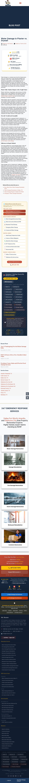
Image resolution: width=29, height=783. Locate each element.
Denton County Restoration (7, 684)
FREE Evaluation (8, 281)
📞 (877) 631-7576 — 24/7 (11, 278)
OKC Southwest (8, 299)
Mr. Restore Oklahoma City (7, 709)
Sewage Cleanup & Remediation (8, 651)
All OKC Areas (18, 299)
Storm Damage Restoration (15, 506)
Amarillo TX (7, 302)
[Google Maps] (20, 776)
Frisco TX (3, 392)
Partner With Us (5, 748)
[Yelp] (18, 776)
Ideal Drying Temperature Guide (12, 235)
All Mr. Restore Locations (7, 722)
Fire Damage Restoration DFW (8, 646)
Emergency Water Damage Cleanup (9, 663)
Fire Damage (17, 304)
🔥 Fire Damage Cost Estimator (14, 598)
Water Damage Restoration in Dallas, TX (13, 190)
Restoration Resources (6, 739)
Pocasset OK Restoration (7, 711)
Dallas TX (7, 286)
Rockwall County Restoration (8, 686)
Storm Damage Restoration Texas (9, 649)
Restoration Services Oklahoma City (9, 703)
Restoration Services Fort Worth (8, 692)
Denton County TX (5, 380)
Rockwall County (8, 294)
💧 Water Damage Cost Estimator (14, 594)
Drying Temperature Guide (7, 743)
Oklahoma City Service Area (11, 257)
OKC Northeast (18, 297)
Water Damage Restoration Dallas (12, 219)
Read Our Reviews (5, 729)
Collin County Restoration (7, 682)
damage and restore (16, 174)
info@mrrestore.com (7, 633)
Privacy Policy (17, 773)
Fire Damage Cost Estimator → (12, 214)
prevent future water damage (7, 140)
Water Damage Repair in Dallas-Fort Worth (14, 191)
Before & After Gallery (6, 737)
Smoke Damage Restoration (8, 657)
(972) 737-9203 (16, 631)
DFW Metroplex (14, 759)
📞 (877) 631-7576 (14, 264)
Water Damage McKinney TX (8, 690)
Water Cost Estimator (9, 312)
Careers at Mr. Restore (6, 745)
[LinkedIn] (16, 776)
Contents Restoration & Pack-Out (9, 655)
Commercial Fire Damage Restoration (9, 667)
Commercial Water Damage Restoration (10, 665)
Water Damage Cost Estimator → (12, 211)
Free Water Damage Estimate (21, 780)
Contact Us (12, 773)
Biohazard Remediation (15, 525)
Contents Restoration (15, 545)
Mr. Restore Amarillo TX (7, 716)
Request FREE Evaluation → (14, 261)
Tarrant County (18, 289)
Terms (22, 773)
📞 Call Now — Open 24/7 (8, 637)
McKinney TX (15, 286)
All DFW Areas (18, 294)
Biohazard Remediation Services (8, 653)
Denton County (17, 291)
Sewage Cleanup (18, 307)
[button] (20, 3)
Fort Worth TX (8, 289)
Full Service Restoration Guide (11, 246)
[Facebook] (9, 776)
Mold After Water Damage (11, 241)
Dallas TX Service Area (10, 254)
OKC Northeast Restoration (7, 707)
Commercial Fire (8, 309)
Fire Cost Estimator (9, 315)
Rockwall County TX (6, 388)
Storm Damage (8, 307)
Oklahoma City (8, 297)
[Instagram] (11, 776)
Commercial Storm (19, 309)
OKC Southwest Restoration (8, 705)
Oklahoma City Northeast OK (8, 384)
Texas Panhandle (17, 302)
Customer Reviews (6, 731)
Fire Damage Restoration (15, 485)
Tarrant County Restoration (7, 680)
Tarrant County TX (5, 390)
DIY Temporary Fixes (9, 243)
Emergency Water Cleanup (11, 227)
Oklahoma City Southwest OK (8, 386)
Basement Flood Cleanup (10, 224)
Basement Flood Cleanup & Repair (9, 661)
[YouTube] (13, 776)
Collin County (7, 291)
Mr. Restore (7, 770)
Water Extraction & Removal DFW (12, 221)
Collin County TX (5, 375)
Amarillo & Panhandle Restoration (9, 718)
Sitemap (7, 773)
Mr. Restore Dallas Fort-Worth (8, 695)
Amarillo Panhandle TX (6, 373)
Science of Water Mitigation (11, 238)
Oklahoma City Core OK (6, 382)
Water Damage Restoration (15, 449)
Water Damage (8, 304)
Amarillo (22, 418)
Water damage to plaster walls (7, 96)
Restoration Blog (5, 735)
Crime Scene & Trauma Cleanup (8, 669)
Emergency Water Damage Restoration (13, 193)
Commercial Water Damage (11, 230)
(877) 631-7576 (15, 568)
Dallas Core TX (4, 378)
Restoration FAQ (8, 249)
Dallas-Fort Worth (11, 418)
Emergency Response (15, 766)
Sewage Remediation (15, 467)
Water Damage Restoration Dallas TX (9, 678)
